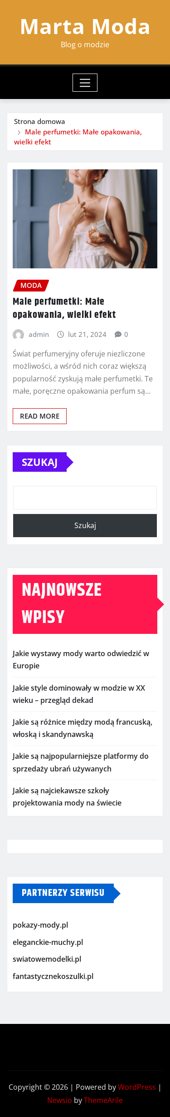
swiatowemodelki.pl (47, 959)
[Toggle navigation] (85, 83)
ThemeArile (103, 1100)
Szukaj (40, 462)
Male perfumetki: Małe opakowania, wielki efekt (64, 308)
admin (39, 334)
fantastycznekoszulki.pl (53, 976)
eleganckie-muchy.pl (48, 942)
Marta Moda (85, 26)
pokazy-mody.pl (40, 925)
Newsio (59, 1100)
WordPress (137, 1087)
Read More (39, 415)
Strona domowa (39, 121)
